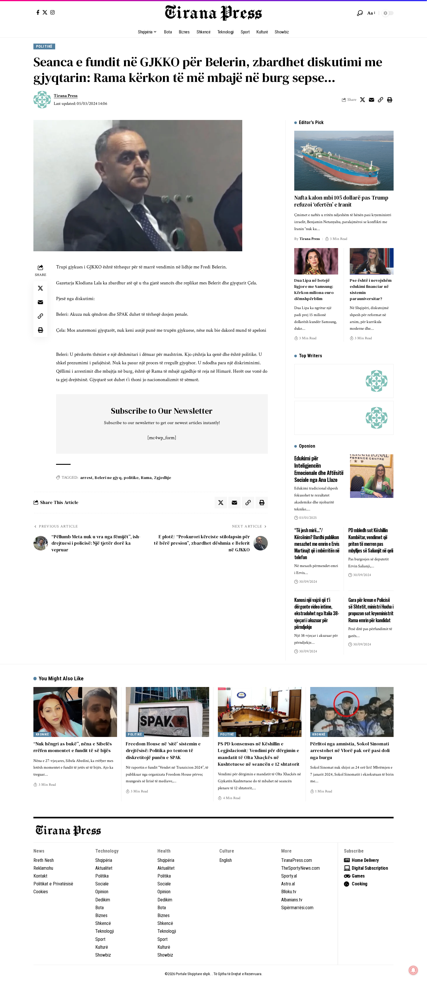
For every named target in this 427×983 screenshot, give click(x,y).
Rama (146, 477)
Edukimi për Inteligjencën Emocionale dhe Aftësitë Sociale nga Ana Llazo (318, 468)
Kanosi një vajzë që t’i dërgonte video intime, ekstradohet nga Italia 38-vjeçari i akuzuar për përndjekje (316, 613)
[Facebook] (38, 12)
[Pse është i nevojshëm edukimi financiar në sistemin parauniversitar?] (372, 261)
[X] (45, 12)
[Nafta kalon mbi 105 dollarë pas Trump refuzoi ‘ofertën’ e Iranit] (344, 160)
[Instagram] (52, 12)
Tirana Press (66, 95)
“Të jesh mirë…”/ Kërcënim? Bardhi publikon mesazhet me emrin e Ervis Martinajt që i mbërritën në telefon (316, 544)
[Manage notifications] (413, 970)
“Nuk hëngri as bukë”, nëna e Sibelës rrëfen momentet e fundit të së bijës (72, 747)
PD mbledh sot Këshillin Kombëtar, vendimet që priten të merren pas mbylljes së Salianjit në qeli (370, 540)
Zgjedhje (162, 477)
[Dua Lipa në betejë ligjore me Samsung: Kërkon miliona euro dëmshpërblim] (316, 261)
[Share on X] (362, 99)
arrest (86, 477)
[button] (360, 13)
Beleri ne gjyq (108, 477)
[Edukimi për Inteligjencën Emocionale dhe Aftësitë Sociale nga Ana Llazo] (372, 476)
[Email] (371, 99)
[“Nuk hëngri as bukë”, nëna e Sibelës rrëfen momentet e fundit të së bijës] (75, 712)
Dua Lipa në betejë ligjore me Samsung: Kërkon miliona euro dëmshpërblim (314, 289)
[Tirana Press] (213, 13)
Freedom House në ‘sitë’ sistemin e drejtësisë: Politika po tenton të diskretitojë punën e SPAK (163, 750)
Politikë (44, 46)
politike (131, 477)
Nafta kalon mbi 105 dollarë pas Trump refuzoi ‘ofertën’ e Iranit (341, 201)
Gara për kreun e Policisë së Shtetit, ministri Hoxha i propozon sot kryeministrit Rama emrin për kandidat (370, 610)
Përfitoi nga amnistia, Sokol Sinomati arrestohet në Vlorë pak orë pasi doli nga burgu (350, 750)
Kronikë (42, 734)
